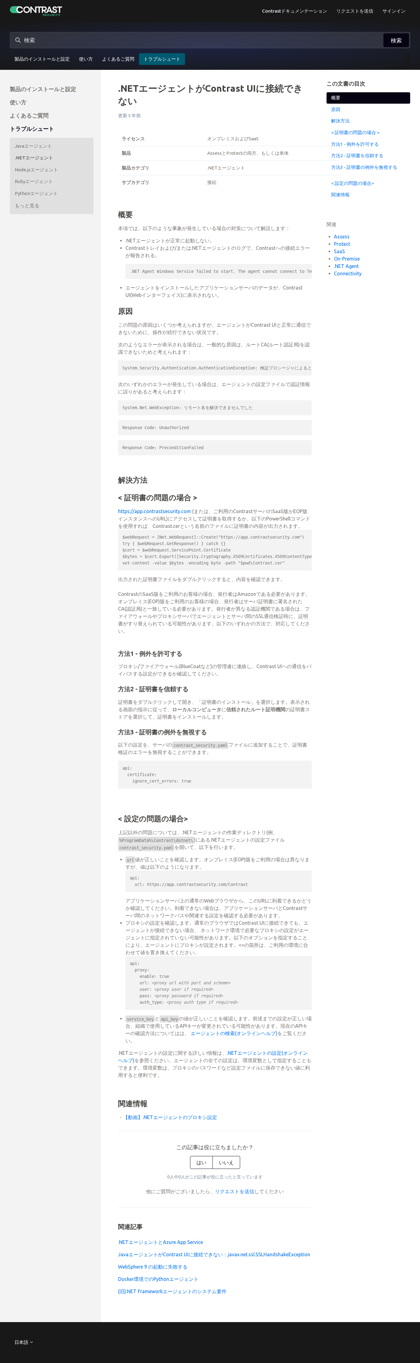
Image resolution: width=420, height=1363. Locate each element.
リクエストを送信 (354, 11)
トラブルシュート (162, 59)
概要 (335, 97)
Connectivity (348, 273)
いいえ (226, 1162)
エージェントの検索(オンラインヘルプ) (234, 1033)
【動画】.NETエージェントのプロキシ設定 (170, 1117)
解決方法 (340, 120)
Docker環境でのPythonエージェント (158, 1279)
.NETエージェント (34, 157)
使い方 (86, 59)
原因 (335, 109)
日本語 (21, 1342)
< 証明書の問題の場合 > (355, 132)
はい (201, 1162)
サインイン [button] (394, 11)
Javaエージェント (33, 146)
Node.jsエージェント (36, 169)
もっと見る (27, 205)
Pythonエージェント (36, 193)
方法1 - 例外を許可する (355, 143)
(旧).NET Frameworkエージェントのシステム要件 (172, 1291)
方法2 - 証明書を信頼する (357, 155)
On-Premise (347, 258)
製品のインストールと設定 (42, 59)
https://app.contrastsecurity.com (154, 511)
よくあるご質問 (118, 59)
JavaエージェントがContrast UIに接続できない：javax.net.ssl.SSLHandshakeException (214, 1254)
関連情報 (340, 194)
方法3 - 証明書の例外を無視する (364, 166)
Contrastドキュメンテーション (294, 11)
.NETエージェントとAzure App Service (160, 1242)
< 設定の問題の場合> (352, 183)
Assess (342, 236)
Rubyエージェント (34, 181)
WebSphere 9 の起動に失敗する (153, 1266)
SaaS (339, 251)
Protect (342, 243)
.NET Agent (346, 266)
